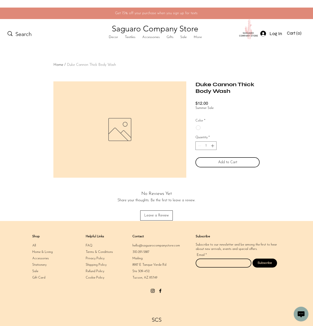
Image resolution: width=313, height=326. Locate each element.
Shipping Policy (96, 265)
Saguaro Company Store (155, 28)
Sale (35, 271)
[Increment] (213, 146)
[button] (295, 33)
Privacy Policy (95, 258)
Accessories (40, 258)
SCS (157, 319)
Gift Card (38, 277)
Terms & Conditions (99, 252)
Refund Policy (95, 271)
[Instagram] (152, 290)
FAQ (89, 245)
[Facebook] (160, 290)
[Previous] (24, 13)
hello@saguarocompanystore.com (156, 245)
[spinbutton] (206, 146)
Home (58, 65)
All (34, 245)
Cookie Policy (95, 277)
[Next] (289, 13)
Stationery (39, 265)
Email (201, 255)
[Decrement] (199, 146)
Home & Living (42, 252)
